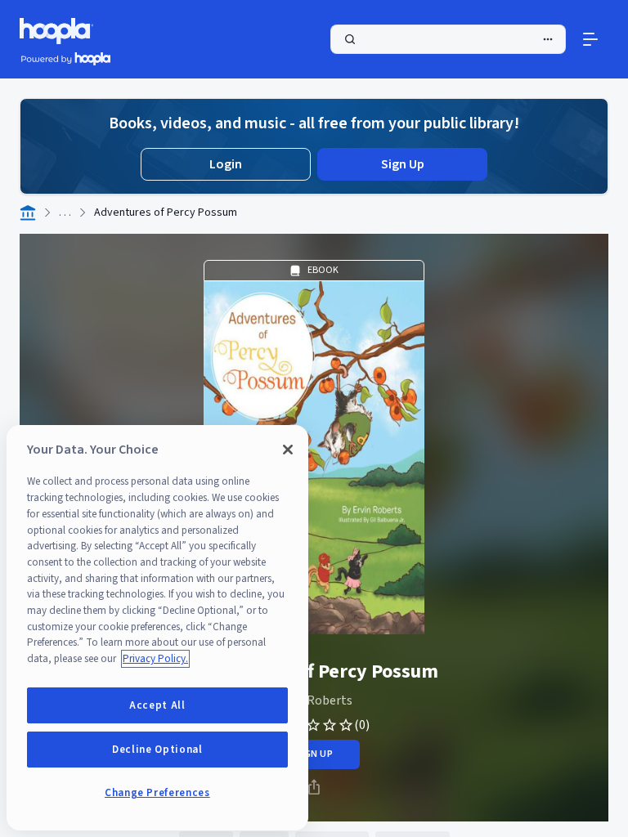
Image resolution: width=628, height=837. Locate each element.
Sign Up (402, 164)
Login (225, 164)
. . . (65, 212)
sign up (313, 754)
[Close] (288, 450)
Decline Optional (157, 749)
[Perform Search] (448, 39)
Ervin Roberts (314, 700)
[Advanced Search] (548, 39)
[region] (157, 627)
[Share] (314, 787)
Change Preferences (157, 793)
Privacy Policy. (155, 658)
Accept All (157, 705)
